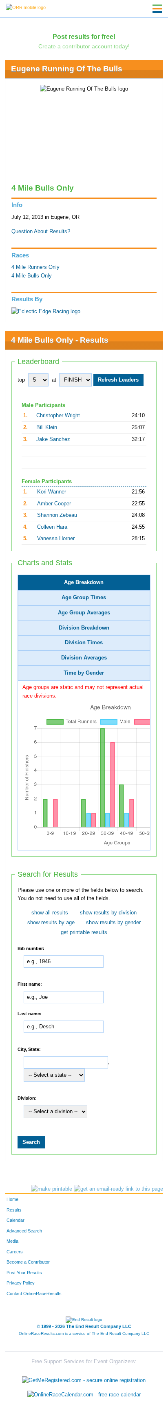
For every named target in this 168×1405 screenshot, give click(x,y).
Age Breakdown (84, 582)
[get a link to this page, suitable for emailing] (118, 1189)
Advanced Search (24, 1230)
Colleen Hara (52, 527)
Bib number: (31, 948)
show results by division (108, 913)
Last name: (30, 1013)
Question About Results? (40, 231)
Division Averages (84, 658)
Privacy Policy (21, 1282)
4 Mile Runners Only (35, 267)
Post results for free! (84, 36)
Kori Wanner (51, 492)
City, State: (29, 1049)
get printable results (84, 932)
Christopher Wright (58, 415)
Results (14, 1209)
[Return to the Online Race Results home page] (26, 7)
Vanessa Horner (56, 538)
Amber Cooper (54, 504)
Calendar (15, 1220)
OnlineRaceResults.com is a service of (84, 1333)
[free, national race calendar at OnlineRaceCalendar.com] (84, 1395)
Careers (15, 1251)
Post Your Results (24, 1272)
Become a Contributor (28, 1261)
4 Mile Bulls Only (31, 276)
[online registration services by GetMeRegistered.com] (84, 1378)
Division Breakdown (84, 628)
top (21, 380)
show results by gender (113, 922)
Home (12, 1199)
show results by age (51, 922)
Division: (27, 1098)
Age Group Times (84, 597)
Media (12, 1241)
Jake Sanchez (53, 439)
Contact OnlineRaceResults (34, 1293)
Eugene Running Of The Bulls (66, 68)
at (54, 380)
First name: (30, 984)
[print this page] (51, 1189)
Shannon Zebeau (57, 515)
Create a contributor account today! (84, 46)
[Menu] (157, 8)
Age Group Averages (84, 613)
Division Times (84, 643)
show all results (49, 913)
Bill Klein (46, 427)
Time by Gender (84, 673)
